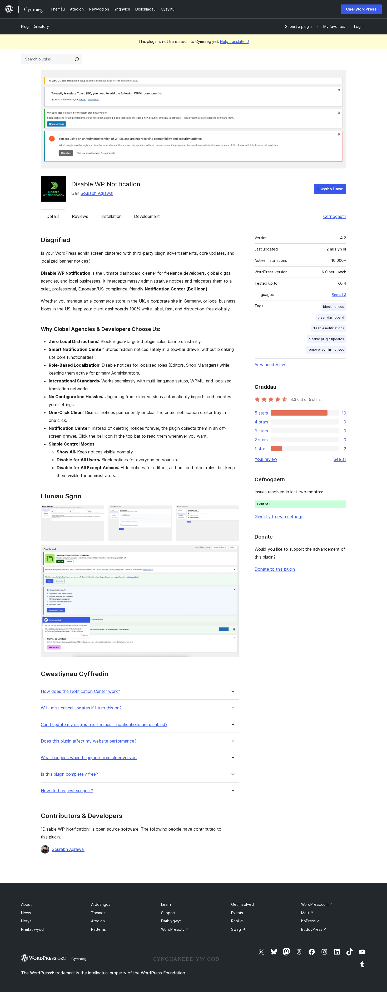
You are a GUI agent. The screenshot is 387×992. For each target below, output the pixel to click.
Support (168, 913)
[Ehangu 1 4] (97, 512)
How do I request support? (67, 790)
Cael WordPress (361, 9)
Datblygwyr (171, 921)
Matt (307, 913)
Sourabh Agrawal (97, 193)
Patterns (98, 929)
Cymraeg (78, 959)
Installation (111, 216)
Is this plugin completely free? (69, 774)
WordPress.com (317, 904)
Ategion (98, 921)
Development (147, 216)
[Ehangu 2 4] (164, 512)
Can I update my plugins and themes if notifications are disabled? (104, 724)
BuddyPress (314, 929)
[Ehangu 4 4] (232, 552)
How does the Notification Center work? (80, 691)
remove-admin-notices (325, 349)
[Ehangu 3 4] (232, 512)
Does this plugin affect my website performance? (88, 741)
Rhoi (237, 921)
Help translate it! (234, 41)
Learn (166, 904)
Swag (238, 929)
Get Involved (242, 904)
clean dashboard (331, 317)
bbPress (310, 921)
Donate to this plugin (275, 569)
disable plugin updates (326, 339)
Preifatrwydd (32, 929)
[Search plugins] (77, 59)
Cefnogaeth (334, 216)
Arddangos (100, 904)
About (26, 904)
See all (340, 459)
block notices (333, 307)
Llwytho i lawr (330, 189)
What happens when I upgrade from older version (89, 757)
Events (237, 913)
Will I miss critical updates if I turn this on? (81, 707)
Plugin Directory (35, 26)
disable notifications (328, 328)
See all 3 (339, 295)
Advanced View (270, 364)
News (26, 913)
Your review (266, 459)
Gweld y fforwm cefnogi (278, 516)
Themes (98, 913)
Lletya (26, 921)
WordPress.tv (175, 929)
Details (52, 216)
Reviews (80, 216)
